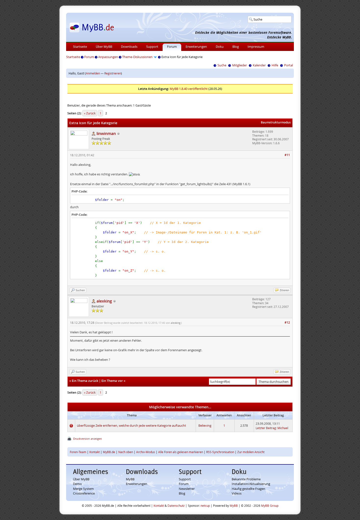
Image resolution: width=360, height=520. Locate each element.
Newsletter (187, 488)
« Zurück (90, 113)
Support (152, 46)
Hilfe (275, 65)
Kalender (259, 65)
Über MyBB (104, 46)
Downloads (129, 46)
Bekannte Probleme (246, 479)
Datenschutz (176, 506)
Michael (282, 428)
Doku (220, 46)
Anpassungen (108, 57)
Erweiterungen (196, 46)
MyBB (130, 479)
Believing (204, 425)
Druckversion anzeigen (87, 438)
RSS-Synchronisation (220, 452)
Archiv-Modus (145, 452)
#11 (287, 155)
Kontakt (94, 452)
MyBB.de (109, 452)
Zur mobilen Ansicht (250, 452)
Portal (288, 65)
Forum (172, 46)
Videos (236, 493)
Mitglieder (239, 65)
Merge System (83, 488)
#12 (287, 322)
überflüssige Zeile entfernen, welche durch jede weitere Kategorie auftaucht (131, 425)
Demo (77, 484)
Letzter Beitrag (266, 428)
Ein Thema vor (112, 380)
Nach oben (125, 452)
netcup (205, 506)
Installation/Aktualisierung (251, 484)
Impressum (256, 46)
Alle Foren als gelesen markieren (180, 452)
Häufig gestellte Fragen (248, 488)
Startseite (80, 46)
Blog (235, 46)
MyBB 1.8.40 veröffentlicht (189, 88)
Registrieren (112, 73)
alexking (175, 323)
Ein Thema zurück (85, 380)
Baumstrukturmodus (276, 122)
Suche (221, 65)
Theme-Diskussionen (137, 57)
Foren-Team (78, 452)
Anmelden (93, 73)
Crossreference (84, 493)
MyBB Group (269, 506)
